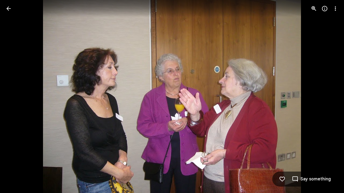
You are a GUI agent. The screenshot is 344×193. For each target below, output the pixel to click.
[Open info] (324, 8)
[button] (15, 96)
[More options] (335, 8)
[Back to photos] (8, 8)
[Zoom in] (314, 8)
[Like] (282, 179)
